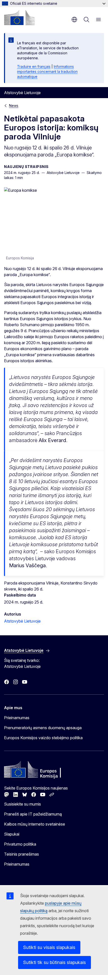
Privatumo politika (20, 844)
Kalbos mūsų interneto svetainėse (34, 824)
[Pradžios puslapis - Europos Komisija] (19, 17)
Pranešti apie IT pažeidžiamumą (33, 814)
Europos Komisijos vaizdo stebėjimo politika (43, 737)
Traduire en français (33, 66)
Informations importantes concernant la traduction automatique (47, 71)
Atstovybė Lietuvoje (22, 621)
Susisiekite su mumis (22, 804)
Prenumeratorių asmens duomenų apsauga (43, 727)
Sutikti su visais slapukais (49, 947)
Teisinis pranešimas (21, 854)
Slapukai (11, 834)
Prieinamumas (16, 717)
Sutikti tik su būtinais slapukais (54, 962)
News (13, 105)
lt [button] (74, 19)
